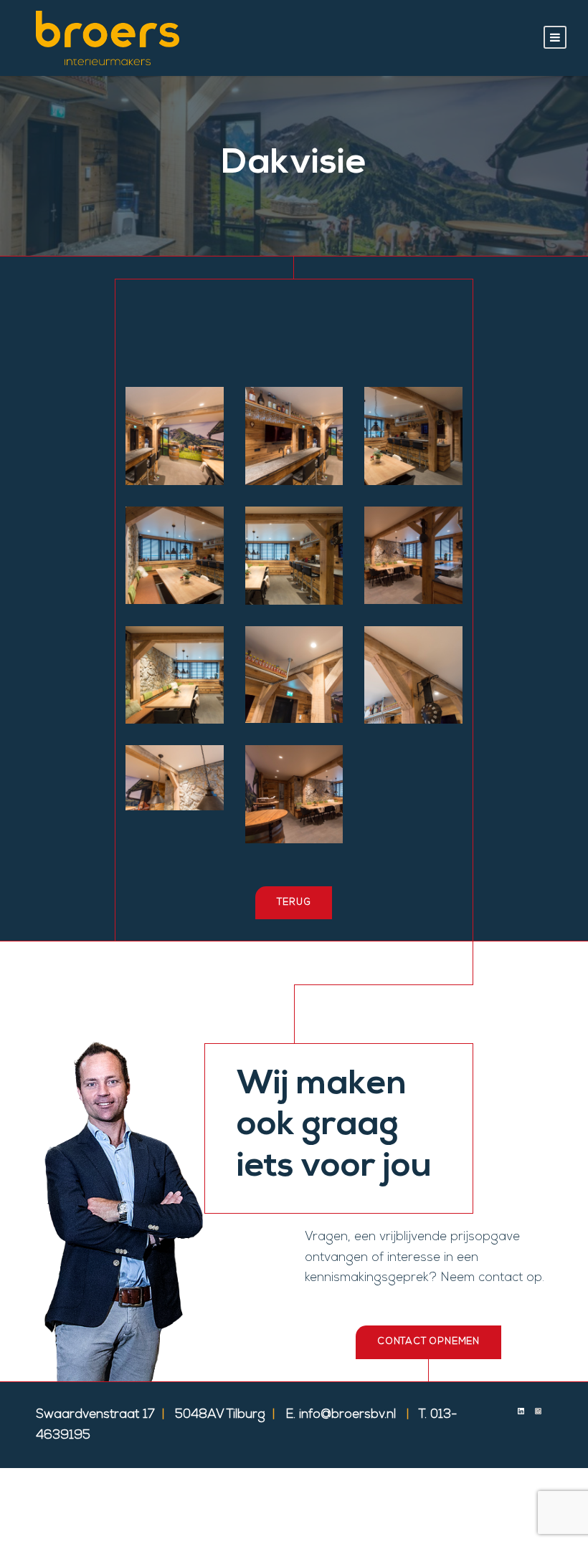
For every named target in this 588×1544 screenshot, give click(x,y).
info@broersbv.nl (347, 1415)
